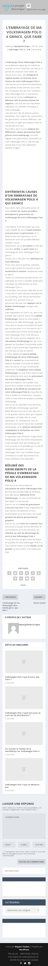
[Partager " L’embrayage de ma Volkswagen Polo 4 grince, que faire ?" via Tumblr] (27, 573)
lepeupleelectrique (22, 46)
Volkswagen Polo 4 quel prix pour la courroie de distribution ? (23, 714)
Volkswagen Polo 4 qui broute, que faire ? (22, 678)
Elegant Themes (22, 946)
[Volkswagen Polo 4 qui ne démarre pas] (24, 769)
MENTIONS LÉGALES (29, 953)
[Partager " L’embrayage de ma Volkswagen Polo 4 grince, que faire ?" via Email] (27, 578)
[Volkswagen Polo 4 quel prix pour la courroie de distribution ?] (24, 697)
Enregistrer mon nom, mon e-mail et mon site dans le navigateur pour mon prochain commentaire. (23, 853)
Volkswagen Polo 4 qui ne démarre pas (22, 785)
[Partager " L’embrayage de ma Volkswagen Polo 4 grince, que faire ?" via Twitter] (15, 573)
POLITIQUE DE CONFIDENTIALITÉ (23, 957)
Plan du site (13, 953)
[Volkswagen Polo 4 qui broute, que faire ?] (24, 661)
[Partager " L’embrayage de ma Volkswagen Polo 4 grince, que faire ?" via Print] (32, 578)
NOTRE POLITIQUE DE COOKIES (24, 960)
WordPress (24, 949)
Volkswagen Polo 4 (17, 49)
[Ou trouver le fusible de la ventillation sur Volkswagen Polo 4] (24, 733)
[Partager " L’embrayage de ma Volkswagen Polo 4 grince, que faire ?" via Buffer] (15, 578)
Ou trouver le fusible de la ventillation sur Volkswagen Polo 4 (22, 750)
